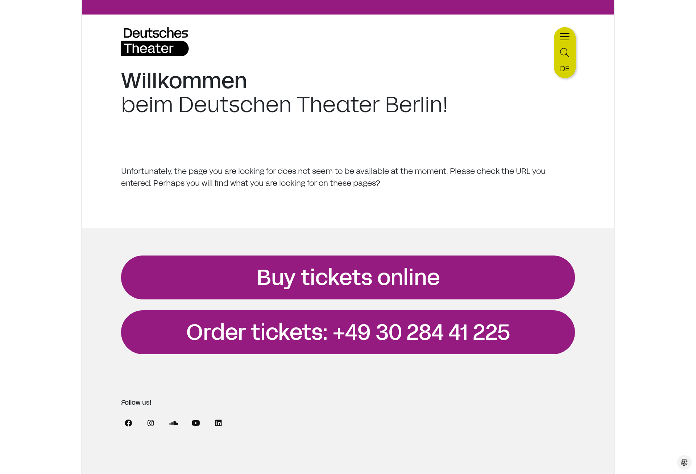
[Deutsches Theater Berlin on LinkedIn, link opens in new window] (218, 423)
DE (564, 69)
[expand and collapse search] (565, 52)
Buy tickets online (348, 277)
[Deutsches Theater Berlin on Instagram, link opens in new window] (151, 423)
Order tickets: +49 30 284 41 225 (348, 332)
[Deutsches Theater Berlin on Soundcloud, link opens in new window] (173, 423)
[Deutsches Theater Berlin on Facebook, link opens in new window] (128, 423)
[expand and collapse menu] (565, 35)
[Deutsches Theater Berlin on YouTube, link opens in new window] (195, 423)
